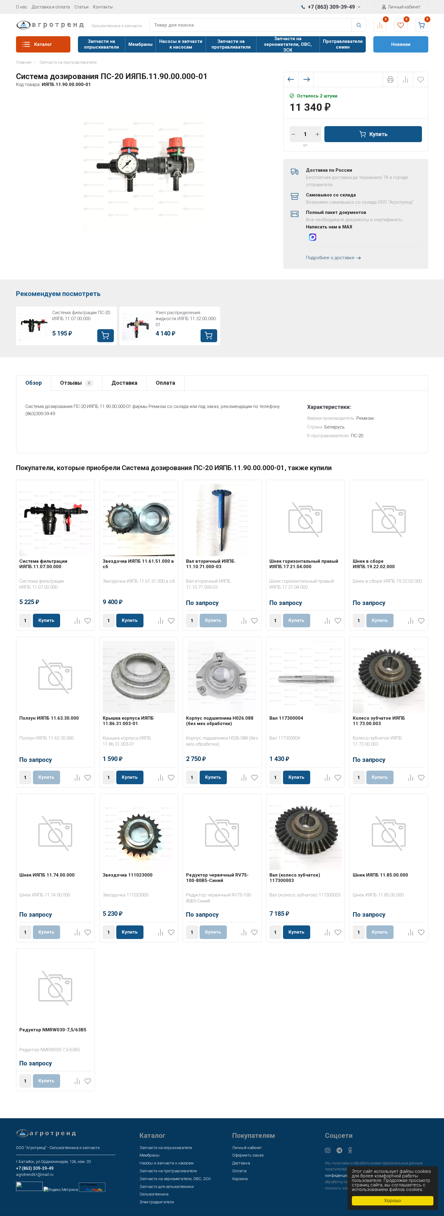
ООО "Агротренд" (88, 1184)
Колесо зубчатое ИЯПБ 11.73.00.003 (379, 720)
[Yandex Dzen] (349, 1150)
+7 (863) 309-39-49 (331, 7)
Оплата (165, 383)
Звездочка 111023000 (128, 875)
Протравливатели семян (343, 44)
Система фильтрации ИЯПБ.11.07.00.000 (43, 564)
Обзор (33, 383)
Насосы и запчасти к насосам (180, 44)
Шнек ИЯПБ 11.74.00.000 (47, 875)
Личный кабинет (403, 7)
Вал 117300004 (286, 718)
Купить (378, 134)
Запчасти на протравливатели (231, 44)
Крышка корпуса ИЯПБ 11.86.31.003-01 (128, 720)
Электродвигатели (157, 1202)
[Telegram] (339, 1150)
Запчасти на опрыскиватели (101, 44)
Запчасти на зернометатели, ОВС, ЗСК (288, 44)
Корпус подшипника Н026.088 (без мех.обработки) (219, 720)
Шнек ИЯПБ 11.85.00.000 (380, 875)
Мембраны (140, 44)
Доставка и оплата (51, 7)
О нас (21, 7)
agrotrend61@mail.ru (34, 1174)
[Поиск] (358, 25)
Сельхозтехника (154, 1194)
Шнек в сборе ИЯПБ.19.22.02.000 (374, 564)
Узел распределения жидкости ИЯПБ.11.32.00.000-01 (186, 318)
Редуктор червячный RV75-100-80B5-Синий (217, 877)
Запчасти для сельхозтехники (167, 1186)
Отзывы (75, 383)
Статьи (81, 7)
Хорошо (392, 1200)
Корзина (240, 1178)
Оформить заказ (248, 1155)
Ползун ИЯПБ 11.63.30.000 (49, 718)
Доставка (124, 383)
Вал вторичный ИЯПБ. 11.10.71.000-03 (211, 564)
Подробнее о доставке (330, 257)
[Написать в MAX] (312, 238)
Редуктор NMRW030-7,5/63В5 (52, 1030)
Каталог (43, 44)
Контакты (103, 7)
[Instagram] (327, 1150)
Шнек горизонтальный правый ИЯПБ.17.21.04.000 (303, 564)
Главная (23, 62)
